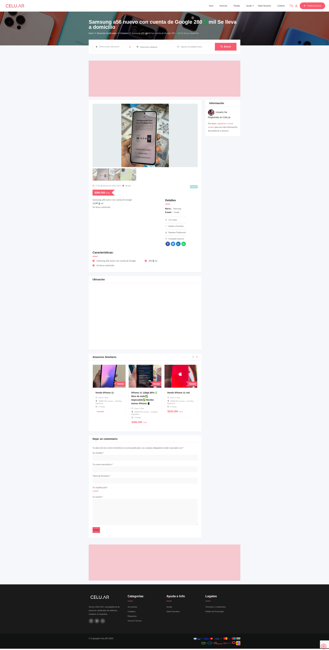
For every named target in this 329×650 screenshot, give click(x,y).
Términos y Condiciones (215, 607)
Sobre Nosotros (264, 6)
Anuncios (223, 6)
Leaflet (172, 345)
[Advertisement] (164, 79)
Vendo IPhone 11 (104, 393)
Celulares (132, 611)
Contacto (281, 6)
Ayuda (249, 6)
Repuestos (132, 616)
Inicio (211, 6)
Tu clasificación (100, 487)
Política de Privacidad (214, 611)
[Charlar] (291, 6)
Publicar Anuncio (314, 6)
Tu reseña (98, 497)
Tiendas (237, 6)
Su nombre (98, 453)
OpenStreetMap (182, 345)
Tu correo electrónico (103, 464)
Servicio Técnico (135, 621)
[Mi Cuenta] (296, 6)
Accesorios (132, 607)
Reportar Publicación (177, 232)
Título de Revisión (101, 476)
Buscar (227, 47)
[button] (145, 313)
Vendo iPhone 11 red (178, 393)
